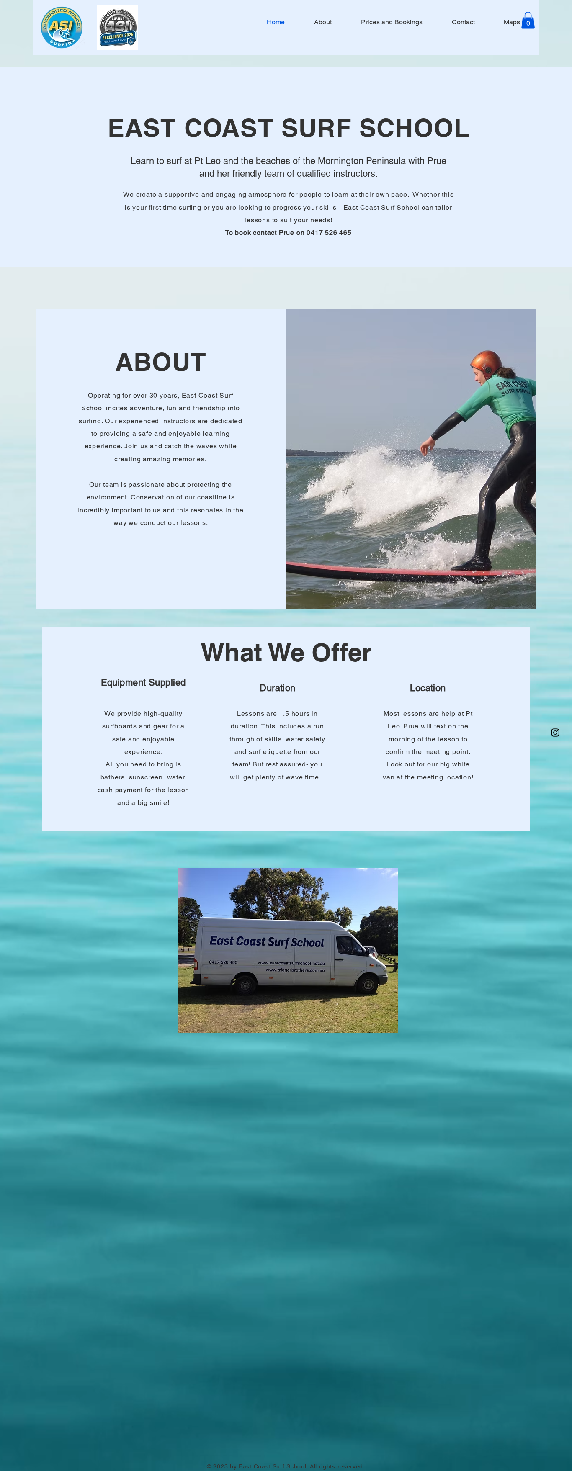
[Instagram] (555, 732)
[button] (528, 20)
